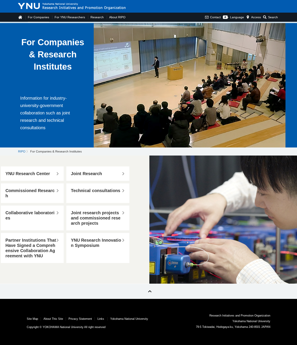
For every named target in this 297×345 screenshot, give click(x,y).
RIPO (21, 151)
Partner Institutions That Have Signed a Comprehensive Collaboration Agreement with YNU (30, 248)
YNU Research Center (27, 173)
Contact (215, 17)
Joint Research (86, 173)
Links (100, 318)
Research (97, 17)
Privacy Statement (80, 318)
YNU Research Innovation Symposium (96, 243)
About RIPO (117, 17)
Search (273, 17)
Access (256, 17)
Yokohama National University (129, 318)
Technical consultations (95, 190)
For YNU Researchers (70, 17)
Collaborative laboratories (30, 215)
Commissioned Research (30, 193)
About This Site (53, 318)
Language (237, 17)
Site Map (32, 318)
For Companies (38, 17)
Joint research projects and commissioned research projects (95, 218)
